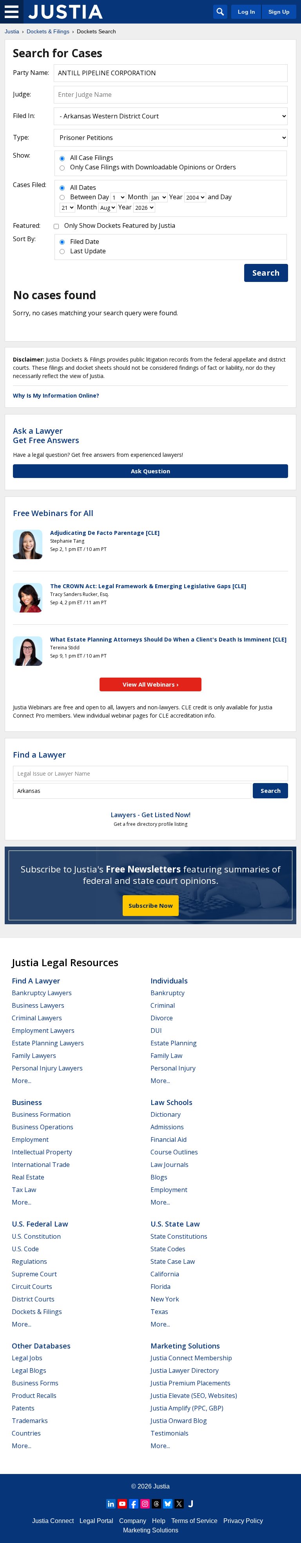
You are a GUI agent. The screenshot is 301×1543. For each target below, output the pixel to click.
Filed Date (84, 241)
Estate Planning (173, 1043)
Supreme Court (34, 1274)
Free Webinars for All (53, 513)
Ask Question (150, 471)
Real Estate (28, 1177)
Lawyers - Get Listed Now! (150, 815)
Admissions (167, 1127)
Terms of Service (194, 1521)
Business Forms (35, 1383)
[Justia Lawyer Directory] (190, 1503)
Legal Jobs (27, 1358)
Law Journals (169, 1164)
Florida (160, 1286)
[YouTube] (122, 1503)
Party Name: (31, 72)
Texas (159, 1311)
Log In (246, 12)
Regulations (29, 1261)
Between (83, 197)
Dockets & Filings (37, 1311)
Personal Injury (173, 1068)
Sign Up (279, 12)
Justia (161, 1486)
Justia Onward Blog (178, 1420)
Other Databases (41, 1345)
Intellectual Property (42, 1152)
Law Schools (171, 1102)
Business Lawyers (38, 1005)
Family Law (166, 1055)
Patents (23, 1408)
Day (103, 197)
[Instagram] (145, 1503)
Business (27, 1102)
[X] (179, 1503)
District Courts (33, 1299)
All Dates (83, 187)
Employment (30, 1139)
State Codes (167, 1249)
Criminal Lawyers (37, 1018)
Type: (21, 137)
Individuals (169, 980)
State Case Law (172, 1261)
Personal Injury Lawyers (47, 1068)
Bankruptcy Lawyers (42, 993)
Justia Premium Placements (190, 1383)
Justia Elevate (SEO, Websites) (193, 1395)
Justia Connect (53, 1521)
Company (132, 1521)
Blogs (158, 1177)
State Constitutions (178, 1236)
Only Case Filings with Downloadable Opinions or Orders (153, 167)
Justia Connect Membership (191, 1358)
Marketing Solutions (185, 1345)
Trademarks (30, 1420)
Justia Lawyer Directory (184, 1370)
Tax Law (24, 1189)
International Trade (41, 1164)
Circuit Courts (32, 1286)
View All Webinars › (151, 684)
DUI (156, 1030)
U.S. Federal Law (40, 1224)
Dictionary (165, 1114)
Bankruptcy (167, 993)
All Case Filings (91, 157)
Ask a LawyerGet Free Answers (46, 435)
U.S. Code (25, 1249)
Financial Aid (168, 1139)
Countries (26, 1433)
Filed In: (24, 115)
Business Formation (41, 1114)
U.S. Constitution (36, 1236)
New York (164, 1299)
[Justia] (65, 12)
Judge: (22, 94)
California (164, 1274)
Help (158, 1521)
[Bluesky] (167, 1503)
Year (176, 197)
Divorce (161, 1018)
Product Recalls (34, 1395)
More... (21, 1080)
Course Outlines (174, 1152)
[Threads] (156, 1503)
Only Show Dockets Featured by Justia (119, 225)
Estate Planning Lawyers (48, 1043)
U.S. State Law (175, 1224)
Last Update (88, 251)
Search (266, 272)
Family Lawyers (34, 1055)
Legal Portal (96, 1521)
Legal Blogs (29, 1370)
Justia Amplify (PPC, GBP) (186, 1408)
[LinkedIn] (111, 1503)
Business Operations (42, 1127)
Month (138, 197)
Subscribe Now (151, 905)
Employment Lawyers (43, 1030)
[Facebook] (133, 1503)
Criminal (162, 1005)
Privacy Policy (243, 1521)
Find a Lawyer (39, 754)
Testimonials (169, 1433)
